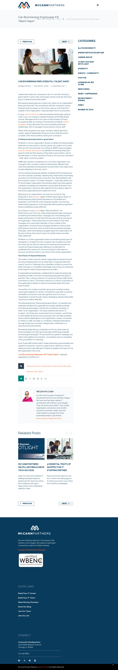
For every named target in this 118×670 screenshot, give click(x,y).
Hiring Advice (57, 366)
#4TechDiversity (87, 48)
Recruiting (67, 366)
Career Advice (85, 57)
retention (29, 371)
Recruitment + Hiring (53, 19)
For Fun (82, 78)
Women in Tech (85, 110)
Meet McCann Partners (28, 602)
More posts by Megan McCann (48, 418)
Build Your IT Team (26, 598)
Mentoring (84, 89)
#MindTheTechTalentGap (89, 53)
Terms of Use (43, 667)
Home (38, 19)
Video (81, 105)
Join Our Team (24, 611)
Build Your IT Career (27, 593)
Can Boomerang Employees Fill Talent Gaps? (43, 81)
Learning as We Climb (86, 83)
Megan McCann (25, 86)
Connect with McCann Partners (32, 550)
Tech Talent (38, 371)
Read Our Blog (24, 607)
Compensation (46, 366)
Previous (27, 42)
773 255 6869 (23, 653)
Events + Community (88, 73)
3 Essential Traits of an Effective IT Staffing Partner (59, 467)
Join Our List (23, 616)
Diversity (83, 69)
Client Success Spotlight (86, 63)
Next (64, 42)
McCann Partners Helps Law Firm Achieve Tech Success (31, 467)
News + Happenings (87, 94)
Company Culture (33, 366)
